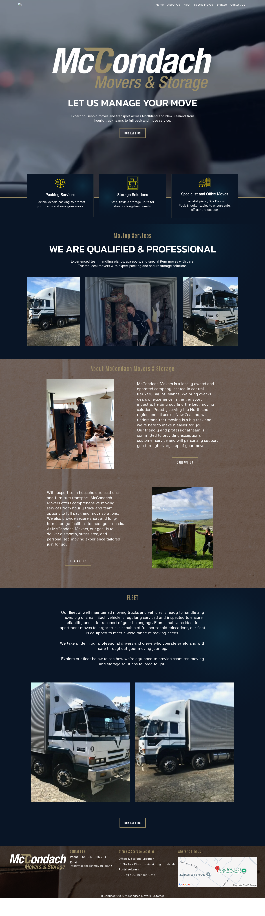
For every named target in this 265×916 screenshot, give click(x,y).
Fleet (187, 4)
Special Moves (203, 4)
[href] (217, 872)
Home (160, 4)
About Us (173, 4)
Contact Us (237, 4)
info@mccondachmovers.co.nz (91, 864)
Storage (222, 4)
